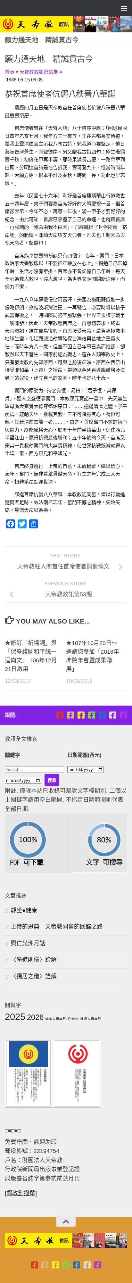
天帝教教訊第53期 (39, 72)
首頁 (9, 72)
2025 (15, 1016)
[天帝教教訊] (102, 715)
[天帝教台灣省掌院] (70, 715)
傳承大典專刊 (55, 1019)
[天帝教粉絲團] (123, 715)
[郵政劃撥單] (21, 1193)
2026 (35, 1017)
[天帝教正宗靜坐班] (113, 715)
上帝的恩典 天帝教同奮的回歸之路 (57, 926)
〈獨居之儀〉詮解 (34, 976)
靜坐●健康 (24, 910)
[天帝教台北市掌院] (60, 715)
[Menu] (124, 8)
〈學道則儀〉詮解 (34, 959)
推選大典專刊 (90, 1019)
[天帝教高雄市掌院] (81, 715)
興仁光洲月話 (28, 943)
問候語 (73, 1019)
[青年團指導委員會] (91, 715)
